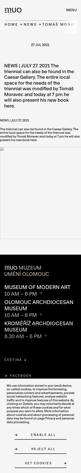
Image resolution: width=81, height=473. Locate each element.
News (30, 24)
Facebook (21, 375)
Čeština (13, 360)
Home (11, 24)
